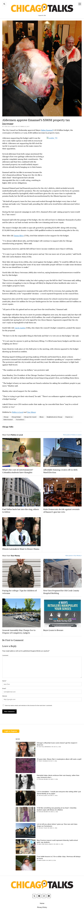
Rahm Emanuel (47, 130)
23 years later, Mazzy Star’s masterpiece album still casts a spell (59, 759)
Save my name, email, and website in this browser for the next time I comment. (28, 705)
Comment (5, 655)
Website (4, 696)
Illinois (41, 417)
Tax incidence (20, 419)
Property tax (69, 417)
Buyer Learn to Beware (53, 630)
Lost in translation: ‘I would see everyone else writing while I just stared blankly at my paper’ (59, 792)
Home (42, 903)
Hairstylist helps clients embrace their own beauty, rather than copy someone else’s (58, 776)
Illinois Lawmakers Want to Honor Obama (20, 549)
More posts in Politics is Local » (72, 435)
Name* (4, 681)
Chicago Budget (16, 417)
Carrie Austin (20, 328)
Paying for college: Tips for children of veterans (19, 591)
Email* (4, 688)
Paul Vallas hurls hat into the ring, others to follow (20, 510)
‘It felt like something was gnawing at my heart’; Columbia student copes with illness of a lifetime (56, 809)
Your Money (31, 412)
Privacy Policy (42, 907)
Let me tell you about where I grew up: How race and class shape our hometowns (57, 825)
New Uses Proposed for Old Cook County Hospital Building (61, 591)
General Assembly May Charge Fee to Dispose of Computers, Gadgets (18, 631)
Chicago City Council (30, 417)
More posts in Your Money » (74, 555)
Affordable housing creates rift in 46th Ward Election (60, 471)
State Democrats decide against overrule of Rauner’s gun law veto (61, 510)
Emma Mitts (19, 235)
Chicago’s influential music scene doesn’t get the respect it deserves (57, 744)
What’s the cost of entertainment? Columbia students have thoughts (17, 471)
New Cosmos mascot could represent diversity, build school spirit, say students (57, 841)
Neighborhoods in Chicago (54, 417)
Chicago (6, 417)
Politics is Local (17, 412)
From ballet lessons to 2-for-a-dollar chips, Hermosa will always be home (58, 857)
